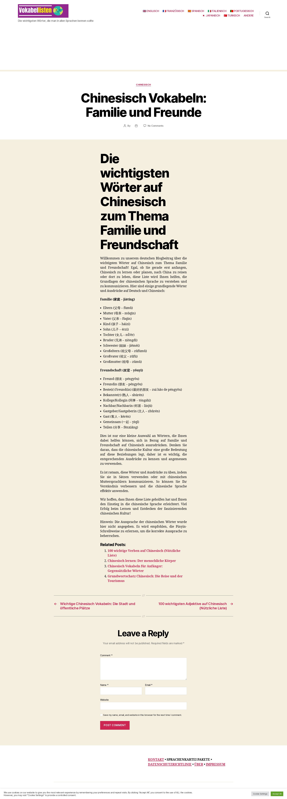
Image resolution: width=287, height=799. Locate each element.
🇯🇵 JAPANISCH (211, 15)
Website (104, 699)
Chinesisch (143, 84)
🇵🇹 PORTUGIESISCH (242, 11)
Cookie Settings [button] (260, 794)
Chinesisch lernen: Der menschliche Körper (142, 561)
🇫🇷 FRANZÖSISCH (173, 11)
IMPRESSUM (215, 764)
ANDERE (249, 15)
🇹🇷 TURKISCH (232, 15)
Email (148, 685)
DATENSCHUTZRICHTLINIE (170, 764)
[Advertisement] (143, 49)
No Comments (155, 125)
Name (104, 685)
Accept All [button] (277, 794)
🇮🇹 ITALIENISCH (217, 11)
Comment (106, 655)
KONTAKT (156, 760)
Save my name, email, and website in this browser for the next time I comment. (142, 715)
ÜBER (198, 764)
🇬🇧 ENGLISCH (151, 11)
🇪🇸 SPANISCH (196, 11)
